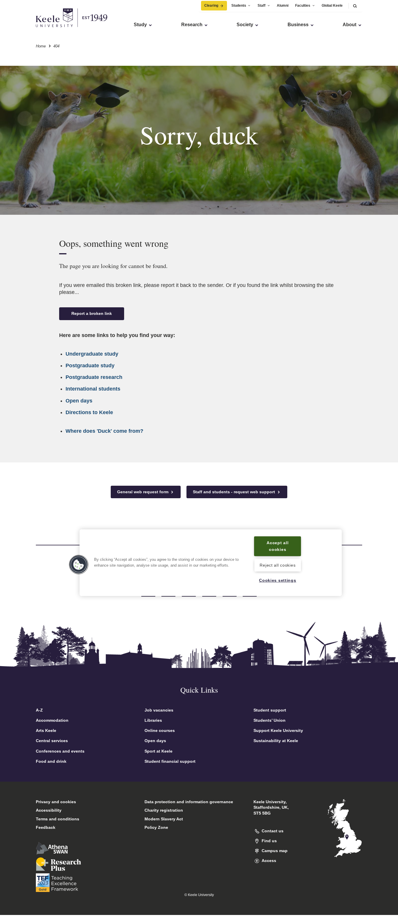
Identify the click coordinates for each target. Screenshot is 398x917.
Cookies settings (277, 580)
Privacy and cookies (56, 801)
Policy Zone (156, 827)
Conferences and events (60, 751)
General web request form (143, 491)
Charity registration (164, 810)
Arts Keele (46, 730)
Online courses (160, 730)
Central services (52, 740)
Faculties (302, 5)
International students (93, 389)
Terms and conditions (57, 819)
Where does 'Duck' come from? (104, 431)
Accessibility (48, 810)
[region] (211, 562)
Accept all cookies (277, 546)
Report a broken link (91, 313)
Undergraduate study (92, 354)
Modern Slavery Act (164, 819)
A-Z (39, 710)
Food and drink (51, 761)
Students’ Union (269, 720)
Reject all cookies (277, 565)
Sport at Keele (158, 751)
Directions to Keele (89, 412)
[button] (355, 5)
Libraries (153, 720)
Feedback (45, 827)
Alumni (282, 5)
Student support (269, 710)
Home (41, 46)
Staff (261, 5)
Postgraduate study (90, 365)
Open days (79, 401)
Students (238, 5)
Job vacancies (159, 710)
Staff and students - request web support (234, 491)
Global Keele (332, 5)
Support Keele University (278, 730)
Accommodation (52, 720)
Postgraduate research (94, 377)
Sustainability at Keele (275, 740)
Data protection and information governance (189, 801)
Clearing (211, 5)
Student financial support (170, 761)
